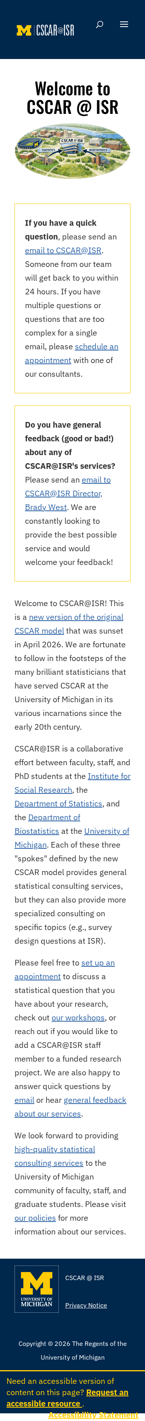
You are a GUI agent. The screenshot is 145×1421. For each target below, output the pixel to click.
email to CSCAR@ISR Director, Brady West (68, 493)
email (24, 1099)
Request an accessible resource (67, 1398)
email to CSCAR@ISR (63, 250)
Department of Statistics (58, 803)
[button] (124, 29)
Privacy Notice (86, 1305)
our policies (35, 1217)
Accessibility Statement (93, 1414)
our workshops (78, 1017)
